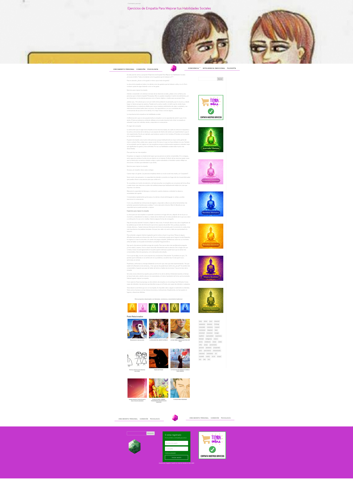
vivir (209, 359)
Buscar (220, 79)
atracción (216, 321)
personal (201, 347)
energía (217, 333)
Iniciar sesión (176, 457)
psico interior (207, 350)
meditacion (207, 342)
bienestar (209, 324)
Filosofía (231, 68)
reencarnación (217, 350)
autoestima (202, 324)
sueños (208, 356)
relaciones (201, 353)
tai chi (213, 356)
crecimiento (202, 330)
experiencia (218, 336)
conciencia (210, 327)
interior (216, 339)
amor (210, 321)
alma (200, 321)
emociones (209, 333)
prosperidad (216, 347)
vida (204, 359)
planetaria (208, 347)
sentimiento (210, 353)
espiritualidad (209, 336)
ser (216, 353)
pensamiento (213, 345)
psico (200, 350)
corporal (217, 327)
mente (214, 342)
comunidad (202, 327)
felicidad (201, 339)
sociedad (201, 356)
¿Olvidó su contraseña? (170, 453)
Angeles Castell (170, 463)
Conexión (140, 69)
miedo (220, 342)
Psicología (152, 69)
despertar (210, 330)
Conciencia (193, 68)
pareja (205, 345)
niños (200, 345)
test (200, 359)
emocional (201, 333)
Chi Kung (216, 324)
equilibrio (201, 336)
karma (200, 342)
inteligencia (209, 339)
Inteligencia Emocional (214, 68)
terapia (219, 356)
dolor (216, 330)
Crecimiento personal (134, 3)
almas (205, 321)
